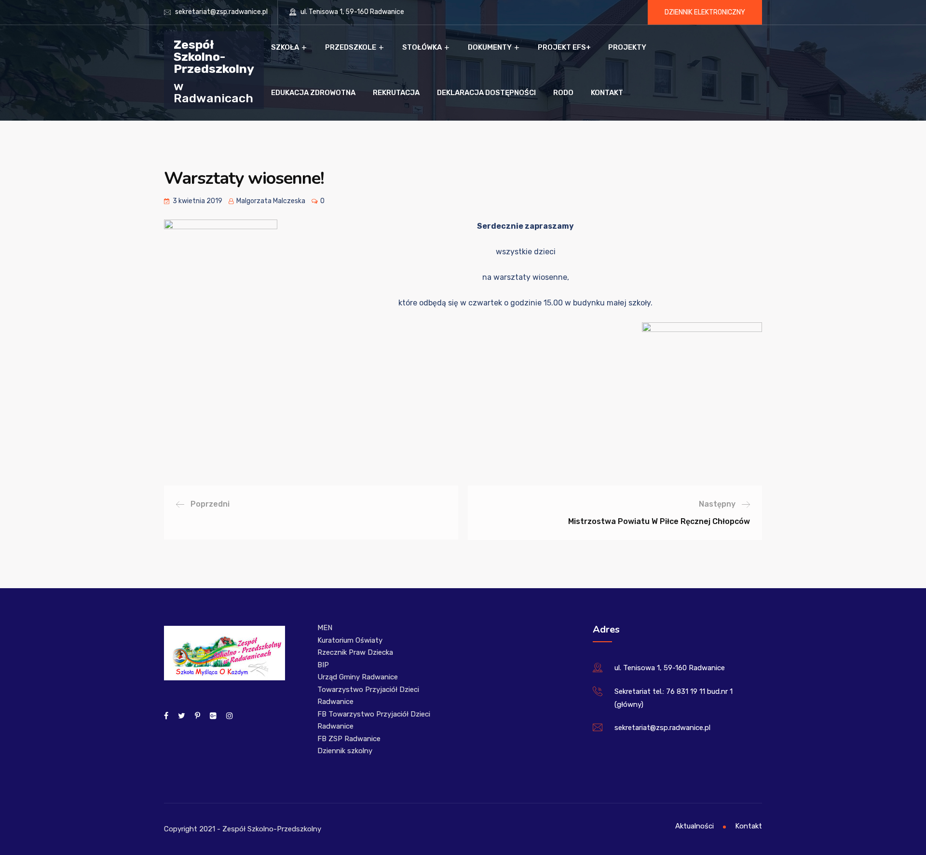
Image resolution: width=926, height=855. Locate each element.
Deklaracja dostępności (486, 92)
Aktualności (694, 826)
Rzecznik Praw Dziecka (355, 652)
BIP (323, 665)
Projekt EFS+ (564, 47)
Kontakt (607, 92)
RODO (563, 92)
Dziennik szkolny (344, 750)
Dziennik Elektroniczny (705, 12)
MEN (324, 627)
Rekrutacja (396, 92)
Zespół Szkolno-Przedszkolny (214, 56)
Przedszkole (350, 47)
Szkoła (285, 47)
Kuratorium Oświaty (349, 640)
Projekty (627, 47)
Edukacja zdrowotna (313, 92)
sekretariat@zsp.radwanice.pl (221, 12)
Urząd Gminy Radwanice (357, 677)
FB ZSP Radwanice (349, 738)
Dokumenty (490, 47)
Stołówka (422, 47)
